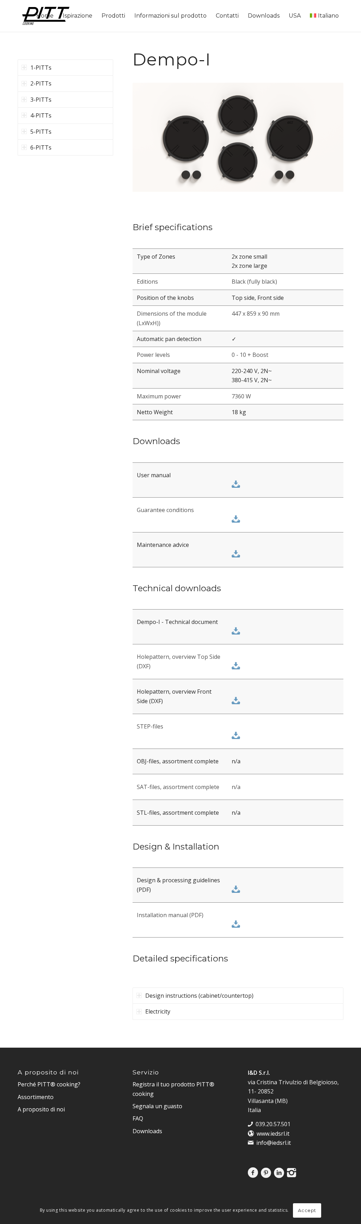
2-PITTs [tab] (40, 83)
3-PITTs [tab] (40, 99)
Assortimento (36, 1097)
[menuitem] (45, 16)
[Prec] (148, 141)
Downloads (147, 1131)
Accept (307, 1210)
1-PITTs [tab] (40, 67)
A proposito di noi (41, 1109)
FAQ (138, 1118)
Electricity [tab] (157, 1011)
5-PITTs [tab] (40, 131)
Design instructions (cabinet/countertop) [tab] (199, 995)
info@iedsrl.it (273, 1143)
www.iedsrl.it (273, 1133)
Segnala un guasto (157, 1106)
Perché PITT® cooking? (49, 1084)
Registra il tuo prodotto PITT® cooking (173, 1088)
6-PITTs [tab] (40, 147)
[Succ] (327, 141)
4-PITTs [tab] (40, 115)
